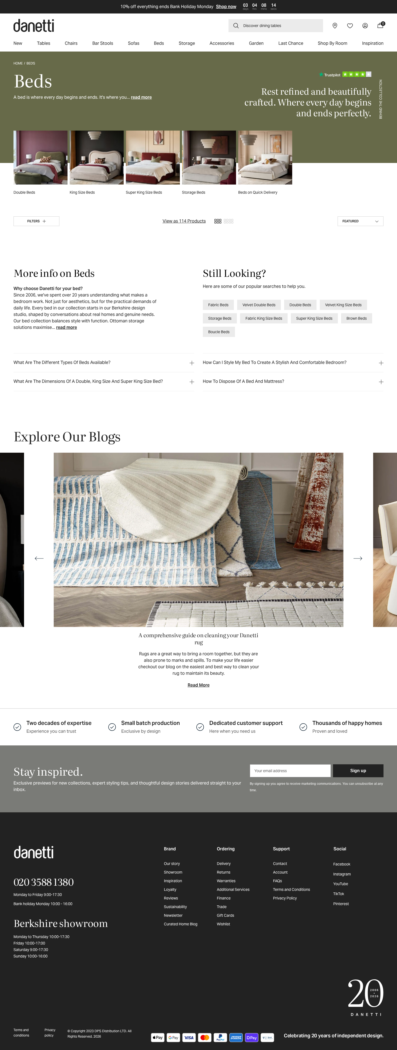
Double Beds (300, 304)
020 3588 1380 (43, 881)
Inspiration (173, 880)
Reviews (171, 898)
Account (280, 872)
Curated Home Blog (180, 924)
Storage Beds (219, 318)
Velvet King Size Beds (343, 304)
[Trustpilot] (345, 74)
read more (66, 327)
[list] (198, 571)
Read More (199, 685)
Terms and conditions (21, 1032)
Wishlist (223, 924)
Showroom (173, 872)
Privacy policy (50, 1032)
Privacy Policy (285, 898)
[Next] (357, 558)
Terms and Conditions (291, 889)
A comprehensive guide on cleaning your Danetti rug (198, 638)
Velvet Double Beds (259, 304)
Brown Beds (356, 318)
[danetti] (34, 25)
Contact (280, 863)
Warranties (226, 880)
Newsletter (173, 915)
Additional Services (233, 889)
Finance (224, 898)
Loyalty (170, 889)
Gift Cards (225, 915)
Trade (222, 906)
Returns (223, 872)
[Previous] (39, 558)
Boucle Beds (219, 331)
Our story (172, 863)
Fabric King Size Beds (263, 318)
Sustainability (175, 906)
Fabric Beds (218, 304)
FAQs (277, 880)
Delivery (224, 863)
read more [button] (141, 97)
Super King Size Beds (314, 318)
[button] (275, 25)
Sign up (358, 770)
